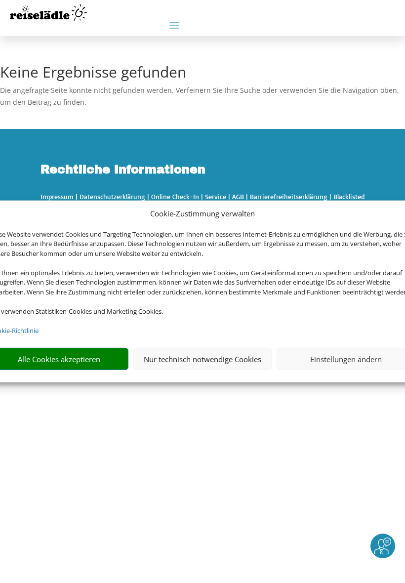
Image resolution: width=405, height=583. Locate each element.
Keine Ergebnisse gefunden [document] (93, 73)
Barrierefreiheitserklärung (288, 196)
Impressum (57, 196)
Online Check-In (175, 196)
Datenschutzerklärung (112, 196)
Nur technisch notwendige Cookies (202, 359)
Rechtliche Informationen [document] (122, 170)
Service (215, 196)
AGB (238, 196)
